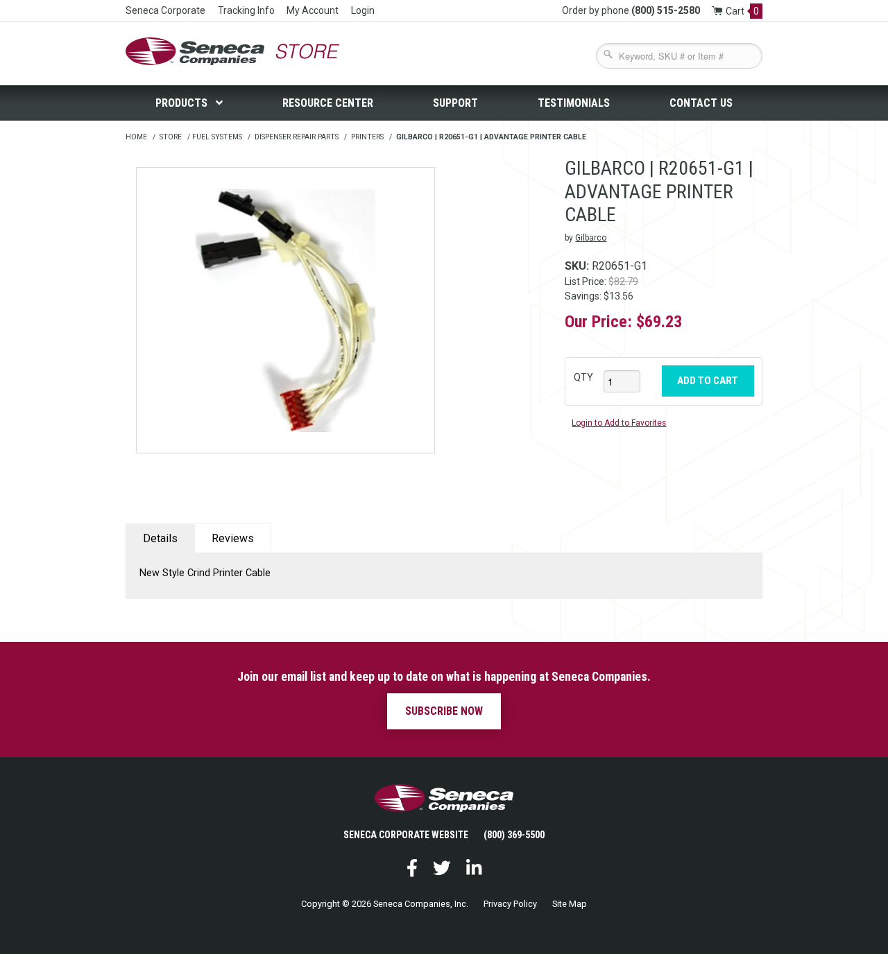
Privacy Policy (510, 904)
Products (182, 103)
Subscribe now (444, 711)
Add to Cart (707, 380)
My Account (313, 10)
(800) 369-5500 (514, 834)
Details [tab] (160, 538)
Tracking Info (246, 10)
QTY (583, 377)
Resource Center (327, 103)
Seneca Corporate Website (405, 834)
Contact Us (701, 103)
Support (455, 103)
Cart (742, 11)
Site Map (569, 904)
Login (363, 10)
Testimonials (574, 103)
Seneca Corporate (165, 10)
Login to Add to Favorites (619, 423)
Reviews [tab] (233, 538)
